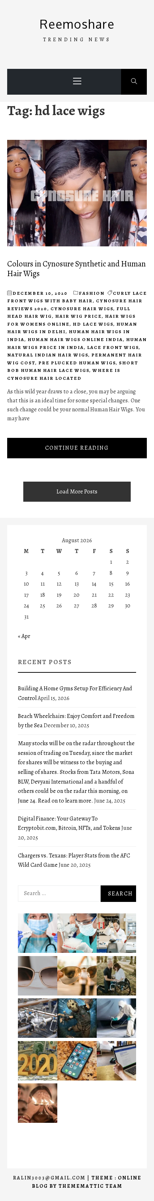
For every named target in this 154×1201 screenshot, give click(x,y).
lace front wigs (113, 347)
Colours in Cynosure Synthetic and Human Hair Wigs (76, 268)
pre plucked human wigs (77, 363)
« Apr (24, 636)
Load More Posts (77, 492)
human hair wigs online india (75, 339)
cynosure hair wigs (81, 309)
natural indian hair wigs (47, 355)
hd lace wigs (93, 324)
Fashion (92, 293)
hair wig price (78, 316)
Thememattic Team (90, 1186)
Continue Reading (77, 448)
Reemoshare (77, 24)
